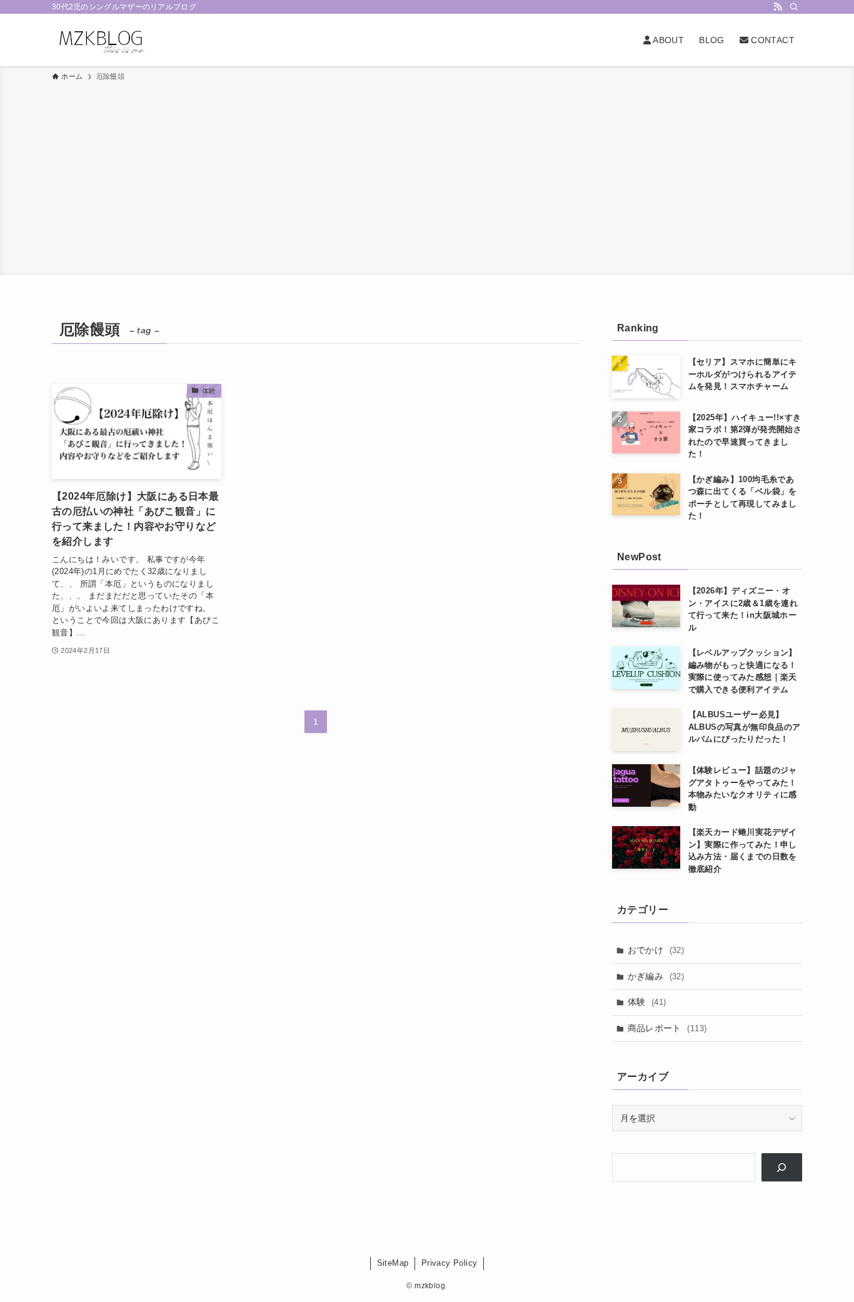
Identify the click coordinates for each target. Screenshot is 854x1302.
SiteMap (393, 1263)
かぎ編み (656, 976)
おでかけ (656, 950)
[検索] (794, 7)
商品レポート (667, 1028)
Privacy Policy (449, 1263)
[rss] (778, 7)
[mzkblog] (100, 40)
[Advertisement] (427, 176)
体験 (647, 1002)
